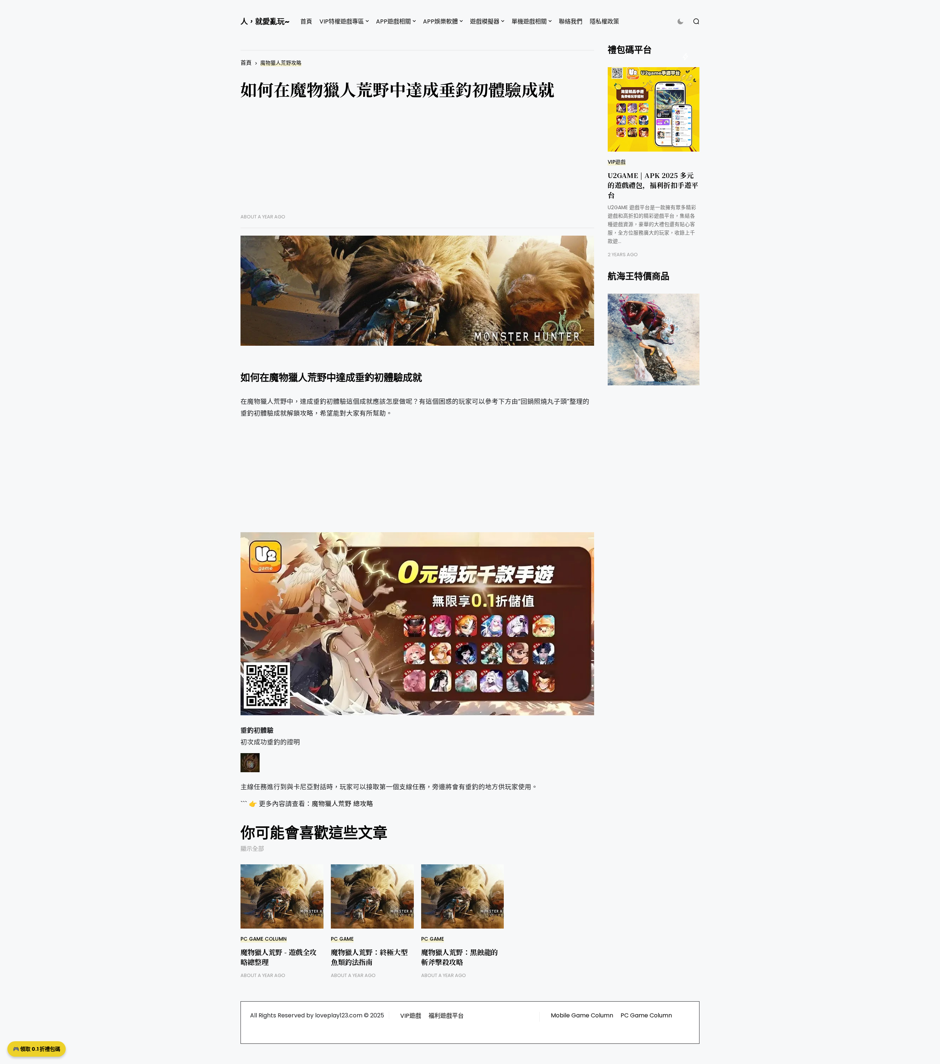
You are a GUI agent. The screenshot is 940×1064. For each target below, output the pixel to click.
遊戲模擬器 (484, 21)
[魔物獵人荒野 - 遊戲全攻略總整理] (282, 896)
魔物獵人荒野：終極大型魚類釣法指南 (369, 957)
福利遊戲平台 (446, 1016)
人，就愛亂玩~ (265, 22)
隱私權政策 (604, 21)
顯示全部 (252, 849)
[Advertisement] (417, 162)
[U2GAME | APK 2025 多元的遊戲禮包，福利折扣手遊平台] (653, 109)
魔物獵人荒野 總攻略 (342, 803)
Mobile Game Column (582, 1015)
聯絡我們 (570, 21)
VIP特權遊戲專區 (341, 21)
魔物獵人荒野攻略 (280, 62)
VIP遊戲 (617, 162)
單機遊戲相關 (529, 21)
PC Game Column (264, 939)
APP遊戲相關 (393, 21)
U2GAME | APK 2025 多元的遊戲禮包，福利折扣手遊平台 (653, 185)
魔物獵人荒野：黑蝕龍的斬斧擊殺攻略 (459, 957)
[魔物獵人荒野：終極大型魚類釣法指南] (372, 896)
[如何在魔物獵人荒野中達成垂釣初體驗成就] (417, 291)
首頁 (306, 21)
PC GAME (342, 939)
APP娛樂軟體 (440, 21)
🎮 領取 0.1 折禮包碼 (36, 1049)
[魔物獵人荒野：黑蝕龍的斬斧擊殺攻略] (462, 896)
